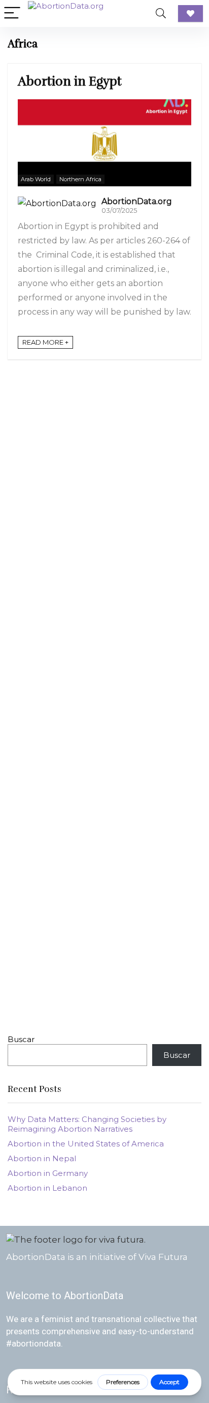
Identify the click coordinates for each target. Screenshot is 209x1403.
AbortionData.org (136, 201)
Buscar (21, 1039)
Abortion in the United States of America (86, 1143)
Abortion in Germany (48, 1173)
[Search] (161, 13)
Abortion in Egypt (70, 81)
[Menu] (12, 13)
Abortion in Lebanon (47, 1188)
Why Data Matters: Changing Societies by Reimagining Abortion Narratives (87, 1124)
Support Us (190, 13)
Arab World (36, 179)
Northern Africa (80, 179)
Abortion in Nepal (42, 1158)
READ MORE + (45, 342)
